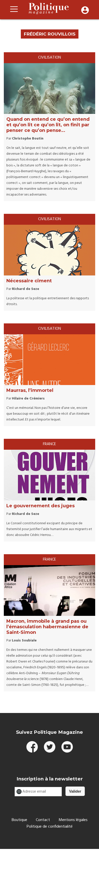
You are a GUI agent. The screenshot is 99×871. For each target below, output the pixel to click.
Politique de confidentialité (50, 826)
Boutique (19, 820)
